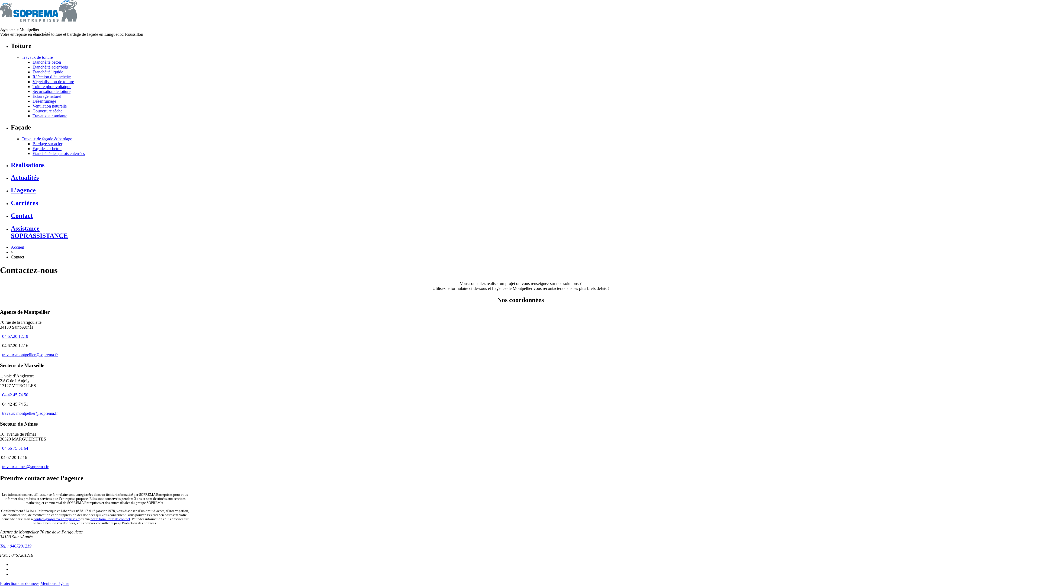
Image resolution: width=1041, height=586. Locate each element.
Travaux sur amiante (50, 116)
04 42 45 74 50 (15, 395)
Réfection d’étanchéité (52, 77)
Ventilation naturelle (50, 106)
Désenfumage (44, 101)
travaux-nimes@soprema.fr (25, 466)
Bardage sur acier (47, 143)
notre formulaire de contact (110, 519)
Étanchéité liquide (48, 72)
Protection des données (19, 583)
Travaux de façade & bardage (47, 139)
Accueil (17, 247)
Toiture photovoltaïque (52, 86)
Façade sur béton (47, 148)
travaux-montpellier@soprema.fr (30, 354)
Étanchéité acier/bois (50, 67)
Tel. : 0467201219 (15, 546)
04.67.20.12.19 (15, 336)
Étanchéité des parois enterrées (59, 153)
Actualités (25, 177)
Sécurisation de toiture (51, 91)
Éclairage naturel (47, 96)
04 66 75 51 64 (15, 448)
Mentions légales (54, 583)
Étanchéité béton (47, 62)
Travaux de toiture (37, 57)
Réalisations (27, 165)
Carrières (24, 202)
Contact (22, 215)
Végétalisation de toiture (53, 81)
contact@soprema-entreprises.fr (57, 519)
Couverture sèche (47, 111)
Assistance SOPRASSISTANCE (39, 232)
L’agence (23, 190)
